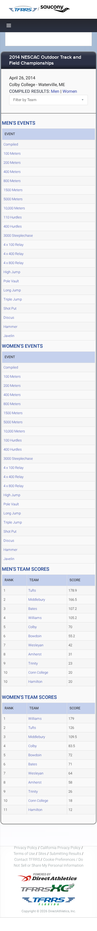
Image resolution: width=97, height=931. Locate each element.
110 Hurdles (13, 217)
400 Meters (12, 172)
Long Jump (12, 290)
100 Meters (12, 153)
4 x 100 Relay (13, 245)
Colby (32, 627)
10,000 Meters (14, 208)
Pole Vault (11, 281)
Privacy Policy (25, 847)
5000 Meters (13, 199)
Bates (32, 609)
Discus (9, 318)
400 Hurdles (13, 226)
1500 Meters (13, 190)
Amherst (34, 654)
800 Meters (12, 181)
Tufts (32, 590)
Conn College (38, 672)
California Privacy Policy (60, 847)
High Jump (12, 272)
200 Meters (12, 163)
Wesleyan (35, 645)
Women (70, 91)
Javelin (9, 336)
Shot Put (10, 308)
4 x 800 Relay (13, 263)
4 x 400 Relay (13, 254)
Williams (35, 618)
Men (55, 91)
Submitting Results (65, 853)
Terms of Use (24, 853)
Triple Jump (13, 299)
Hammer (10, 327)
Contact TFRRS (27, 859)
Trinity (33, 663)
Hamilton (35, 682)
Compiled (11, 144)
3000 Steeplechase (18, 235)
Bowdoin (34, 636)
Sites (42, 853)
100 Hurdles (13, 440)
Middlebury (36, 600)
